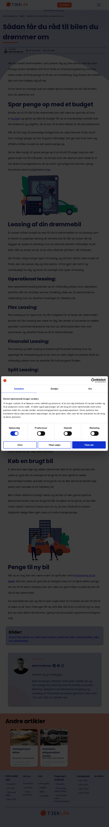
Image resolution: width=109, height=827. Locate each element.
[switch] (41, 433)
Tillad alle (89, 445)
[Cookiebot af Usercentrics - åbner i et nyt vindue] (93, 380)
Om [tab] (90, 389)
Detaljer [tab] (54, 389)
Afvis (20, 445)
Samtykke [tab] (19, 389)
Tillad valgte (54, 445)
